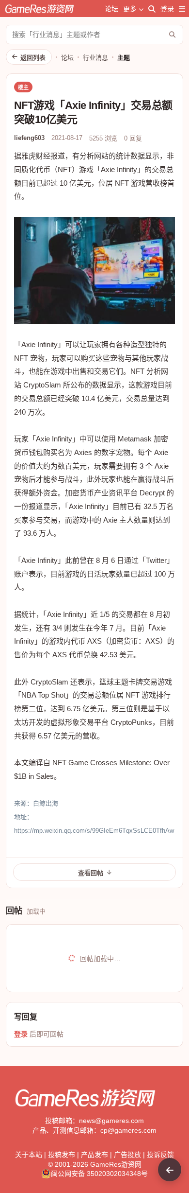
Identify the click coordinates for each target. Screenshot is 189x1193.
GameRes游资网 (116, 1164)
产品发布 (94, 1154)
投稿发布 (61, 1154)
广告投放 (127, 1154)
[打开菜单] (182, 9)
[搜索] (152, 9)
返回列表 (33, 57)
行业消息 (95, 57)
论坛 (111, 9)
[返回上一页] (169, 1169)
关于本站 (28, 1154)
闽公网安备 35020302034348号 (99, 1173)
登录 (167, 9)
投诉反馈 (160, 1154)
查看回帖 (90, 873)
